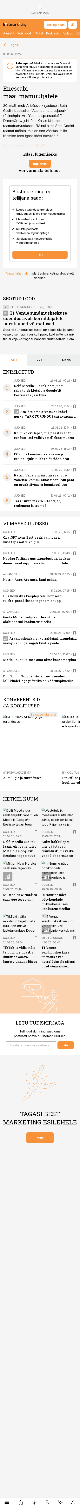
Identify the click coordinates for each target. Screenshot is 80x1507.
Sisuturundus (21, 307)
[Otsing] (47, 1502)
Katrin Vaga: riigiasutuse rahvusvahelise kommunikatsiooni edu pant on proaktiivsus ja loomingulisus (44, 480)
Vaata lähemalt (17, 273)
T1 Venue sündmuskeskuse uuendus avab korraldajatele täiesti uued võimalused (35, 318)
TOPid (38, 33)
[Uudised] (21, 1502)
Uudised (20, 380)
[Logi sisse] (73, 1502)
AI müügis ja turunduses (22, 778)
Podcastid (53, 33)
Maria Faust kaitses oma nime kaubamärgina (39, 660)
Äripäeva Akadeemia (17, 772)
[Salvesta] (74, 380)
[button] (31, 1045)
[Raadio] (34, 1502)
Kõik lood (24, 33)
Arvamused (11, 574)
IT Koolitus (70, 772)
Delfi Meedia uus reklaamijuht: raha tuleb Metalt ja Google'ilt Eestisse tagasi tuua (38, 390)
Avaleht (8, 33)
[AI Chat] (60, 1502)
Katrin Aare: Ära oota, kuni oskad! (30, 580)
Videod (68, 33)
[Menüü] (7, 1502)
